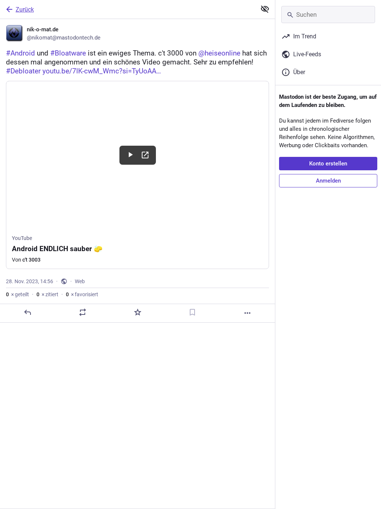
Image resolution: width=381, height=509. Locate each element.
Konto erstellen (328, 163)
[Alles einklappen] (265, 9)
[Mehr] (247, 313)
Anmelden (328, 180)
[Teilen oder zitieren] (82, 312)
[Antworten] (27, 312)
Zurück (25, 9)
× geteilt (17, 294)
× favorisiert (82, 294)
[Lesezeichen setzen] (192, 312)
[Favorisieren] (137, 312)
